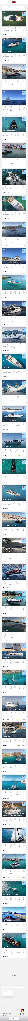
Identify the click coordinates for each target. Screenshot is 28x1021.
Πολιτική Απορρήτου (6, 1013)
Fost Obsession (7, 77)
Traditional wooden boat (9, 525)
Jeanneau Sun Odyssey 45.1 (10, 288)
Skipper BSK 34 (7, 947)
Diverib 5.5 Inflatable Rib (9, 420)
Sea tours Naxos (7, 446)
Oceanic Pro (6, 367)
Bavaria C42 (6, 104)
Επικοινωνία (4, 1015)
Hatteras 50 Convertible (9, 262)
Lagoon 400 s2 (7, 762)
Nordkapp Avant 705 (8, 183)
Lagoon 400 (6, 789)
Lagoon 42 (6, 868)
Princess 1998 (6, 315)
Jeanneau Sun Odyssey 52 (10, 841)
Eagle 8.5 (5, 631)
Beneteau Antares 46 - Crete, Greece (13, 710)
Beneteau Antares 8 (8, 341)
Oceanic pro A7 (7, 499)
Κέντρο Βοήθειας (5, 1010)
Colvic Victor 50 (7, 683)
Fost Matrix (6, 156)
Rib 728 (5, 394)
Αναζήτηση (6, 8)
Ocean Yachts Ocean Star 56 (10, 894)
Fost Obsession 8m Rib (9, 130)
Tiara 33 (5, 209)
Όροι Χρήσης (5, 1011)
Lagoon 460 (6, 657)
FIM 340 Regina (7, 25)
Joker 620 (5, 604)
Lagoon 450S (6, 736)
